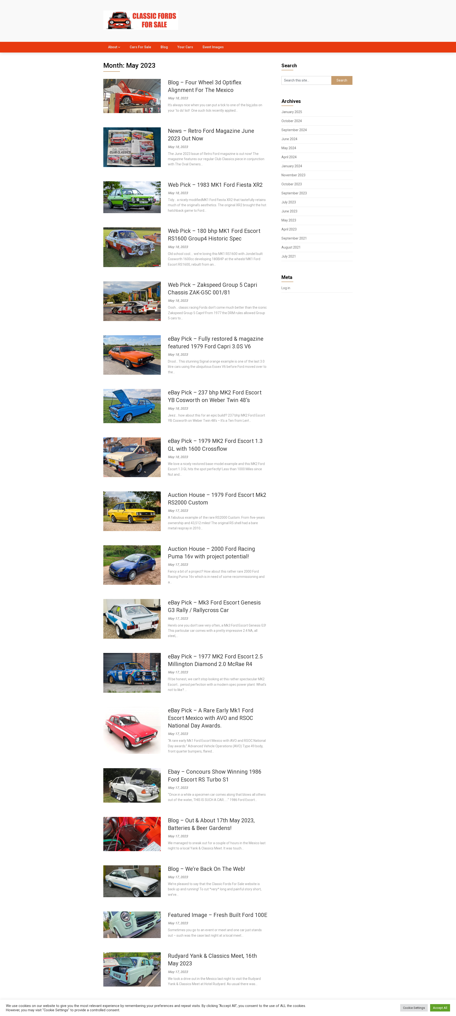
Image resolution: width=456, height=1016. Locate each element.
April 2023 (289, 229)
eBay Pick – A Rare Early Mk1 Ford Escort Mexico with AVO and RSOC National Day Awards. (210, 718)
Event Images (213, 47)
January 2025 (291, 112)
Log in (285, 288)
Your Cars (185, 47)
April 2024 (289, 157)
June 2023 (289, 211)
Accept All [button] (440, 1008)
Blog (164, 47)
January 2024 (291, 166)
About (112, 47)
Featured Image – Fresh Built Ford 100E (217, 915)
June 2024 (289, 139)
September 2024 (294, 130)
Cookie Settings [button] (414, 1008)
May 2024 (288, 148)
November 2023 (293, 175)
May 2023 (288, 220)
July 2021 (288, 256)
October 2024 (291, 121)
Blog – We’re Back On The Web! (206, 869)
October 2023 (291, 184)
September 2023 (294, 193)
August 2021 (291, 247)
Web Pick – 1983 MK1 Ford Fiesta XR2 (215, 185)
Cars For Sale (140, 47)
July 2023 (288, 202)
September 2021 (294, 238)
